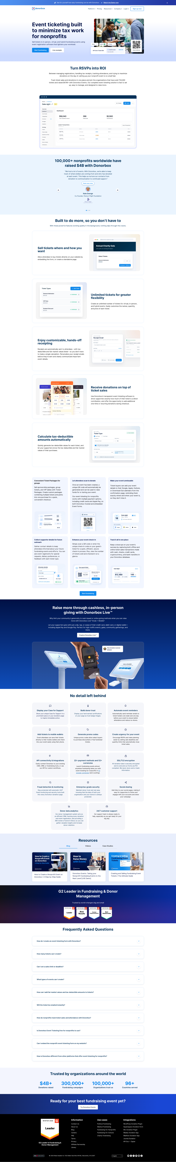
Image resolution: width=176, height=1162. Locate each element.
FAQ (72, 1136)
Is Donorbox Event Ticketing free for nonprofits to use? (58, 1031)
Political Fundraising (104, 1124)
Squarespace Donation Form (133, 1127)
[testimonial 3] (89, 210)
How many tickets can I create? (49, 954)
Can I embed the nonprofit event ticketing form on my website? (62, 1043)
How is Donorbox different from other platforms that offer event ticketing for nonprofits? (72, 1056)
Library (73, 1147)
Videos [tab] (88, 846)
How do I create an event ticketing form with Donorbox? (59, 941)
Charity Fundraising (104, 1136)
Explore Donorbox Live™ (88, 635)
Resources (107, 9)
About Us (74, 1127)
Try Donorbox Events (88, 1107)
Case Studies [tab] (107, 846)
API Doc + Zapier (129, 1141)
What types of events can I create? (50, 979)
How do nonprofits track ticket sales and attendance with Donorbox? (64, 1018)
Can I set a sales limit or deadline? (50, 967)
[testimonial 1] (86, 210)
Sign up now (137, 9)
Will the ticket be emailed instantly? (51, 1005)
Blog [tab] (68, 846)
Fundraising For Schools (105, 1133)
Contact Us (75, 1124)
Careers (74, 1133)
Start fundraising (40, 50)
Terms (73, 1138)
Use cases (102, 1120)
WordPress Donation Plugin (132, 1124)
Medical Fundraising (104, 1127)
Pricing (99, 9)
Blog (72, 1130)
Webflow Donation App (131, 1136)
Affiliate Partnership (78, 1144)
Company (117, 9)
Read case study (88, 183)
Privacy (73, 1141)
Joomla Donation (129, 1138)
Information (77, 1120)
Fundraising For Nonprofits (106, 1130)
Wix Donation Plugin (130, 1130)
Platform (91, 9)
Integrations (129, 1120)
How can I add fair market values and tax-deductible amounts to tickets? (65, 992)
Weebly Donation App (131, 1133)
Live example (57, 50)
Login (126, 9)
